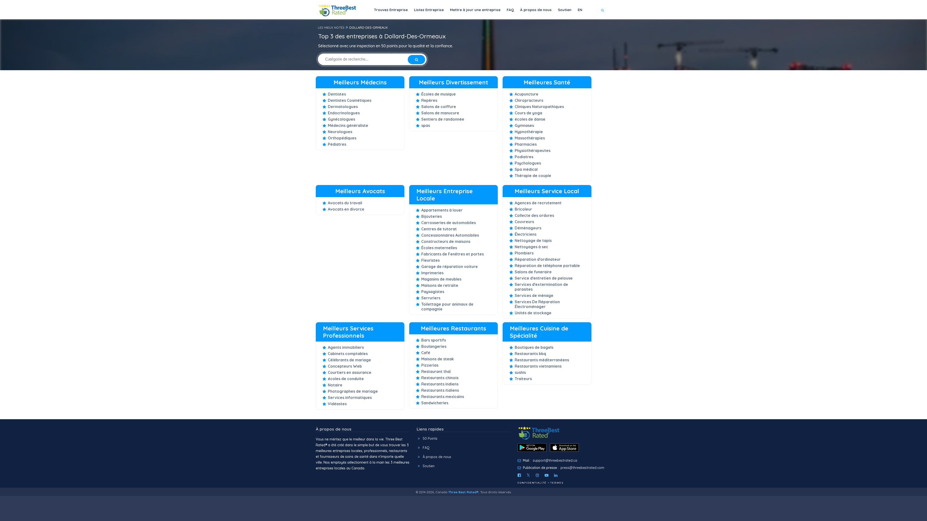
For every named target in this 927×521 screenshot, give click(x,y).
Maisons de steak (437, 358)
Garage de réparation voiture (449, 266)
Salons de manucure (440, 112)
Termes (556, 482)
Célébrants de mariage (349, 359)
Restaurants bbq (530, 353)
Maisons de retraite (439, 285)
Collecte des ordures (534, 215)
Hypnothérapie (529, 131)
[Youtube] (546, 475)
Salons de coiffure (438, 106)
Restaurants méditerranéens (542, 359)
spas (425, 125)
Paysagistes (432, 291)
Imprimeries (432, 272)
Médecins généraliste (348, 125)
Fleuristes (430, 260)
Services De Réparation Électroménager (537, 304)
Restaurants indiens (439, 384)
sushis (520, 372)
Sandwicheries (434, 402)
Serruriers (430, 297)
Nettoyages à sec (531, 246)
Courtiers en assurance (349, 372)
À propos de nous (536, 9)
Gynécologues (341, 119)
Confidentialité (532, 482)
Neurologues (340, 131)
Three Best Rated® (463, 492)
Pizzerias (429, 365)
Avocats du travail (345, 202)
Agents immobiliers (346, 347)
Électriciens (525, 234)
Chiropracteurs (529, 100)
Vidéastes (337, 403)
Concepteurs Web (345, 366)
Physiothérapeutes (532, 150)
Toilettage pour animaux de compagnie (447, 306)
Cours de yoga (528, 112)
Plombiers (524, 253)
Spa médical (526, 169)
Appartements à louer (442, 210)
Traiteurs (523, 378)
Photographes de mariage (353, 391)
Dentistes (337, 94)
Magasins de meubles (441, 279)
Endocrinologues (344, 112)
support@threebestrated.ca (555, 460)
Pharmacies (526, 144)
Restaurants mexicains (442, 396)
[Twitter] (528, 475)
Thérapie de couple (533, 175)
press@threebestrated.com (582, 468)
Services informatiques (350, 397)
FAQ (510, 9)
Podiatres (524, 156)
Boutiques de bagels (534, 347)
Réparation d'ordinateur (538, 259)
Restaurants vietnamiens (538, 366)
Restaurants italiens (440, 390)
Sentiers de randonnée (442, 119)
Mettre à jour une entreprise (475, 9)
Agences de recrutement (538, 202)
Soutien (564, 9)
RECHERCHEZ (585, 24)
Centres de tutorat (439, 228)
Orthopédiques (342, 138)
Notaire (335, 385)
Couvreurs (524, 221)
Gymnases (524, 125)
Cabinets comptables (348, 353)
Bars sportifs (433, 340)
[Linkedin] (555, 475)
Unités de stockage (533, 312)
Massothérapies (530, 138)
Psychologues (528, 163)
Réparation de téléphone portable (547, 265)
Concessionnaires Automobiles (450, 235)
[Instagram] (537, 475)
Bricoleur (523, 209)
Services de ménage (534, 295)
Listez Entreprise (429, 9)
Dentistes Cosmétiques (349, 100)
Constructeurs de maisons (445, 241)
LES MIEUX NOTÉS (331, 27)
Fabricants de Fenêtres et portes (452, 254)
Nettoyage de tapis (533, 240)
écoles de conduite (346, 378)
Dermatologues (343, 106)
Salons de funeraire (533, 271)
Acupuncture (526, 94)
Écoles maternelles (439, 247)
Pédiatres (337, 144)
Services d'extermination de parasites (541, 287)
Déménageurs (528, 228)
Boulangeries (433, 346)
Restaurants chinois (439, 377)
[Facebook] (519, 475)
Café (425, 352)
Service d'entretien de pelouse (544, 278)
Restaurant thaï (435, 371)
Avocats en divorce (346, 209)
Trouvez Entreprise (391, 9)
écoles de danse (530, 119)
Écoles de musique (438, 94)
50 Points (430, 438)
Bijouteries (431, 216)
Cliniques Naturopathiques (539, 106)
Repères (429, 100)
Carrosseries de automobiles (448, 222)
